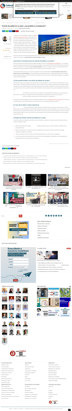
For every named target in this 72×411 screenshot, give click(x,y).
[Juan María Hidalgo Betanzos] (4, 324)
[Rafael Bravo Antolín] (18, 307)
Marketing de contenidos (54, 368)
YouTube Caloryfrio (52, 394)
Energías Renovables (9, 22)
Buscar (20, 216)
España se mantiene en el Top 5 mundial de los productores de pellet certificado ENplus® (20, 157)
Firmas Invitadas (5, 366)
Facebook (50, 386)
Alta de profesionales (6, 394)
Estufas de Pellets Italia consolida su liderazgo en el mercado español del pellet (18, 161)
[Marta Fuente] (4, 316)
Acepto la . (23, 270)
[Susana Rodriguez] (25, 291)
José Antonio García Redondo (18, 328)
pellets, (10, 58)
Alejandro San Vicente (4, 336)
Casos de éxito (4, 398)
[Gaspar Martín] (18, 299)
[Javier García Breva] (18, 291)
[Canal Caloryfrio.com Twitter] (49, 216)
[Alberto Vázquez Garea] (25, 316)
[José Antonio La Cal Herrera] (11, 299)
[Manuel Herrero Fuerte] (4, 341)
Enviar (15, 280)
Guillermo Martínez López (4, 294)
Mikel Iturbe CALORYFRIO (24, 28)
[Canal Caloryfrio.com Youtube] (54, 216)
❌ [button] (57, 3)
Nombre (11, 259)
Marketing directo (52, 370)
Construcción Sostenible (30, 370)
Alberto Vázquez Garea (25, 319)
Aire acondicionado (29, 366)
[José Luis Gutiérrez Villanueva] (11, 324)
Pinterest (50, 392)
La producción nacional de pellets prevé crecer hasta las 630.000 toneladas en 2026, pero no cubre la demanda (25, 155)
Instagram (50, 396)
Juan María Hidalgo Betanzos (5, 328)
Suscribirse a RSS (5, 382)
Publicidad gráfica (52, 372)
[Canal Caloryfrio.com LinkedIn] (51, 216)
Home (3, 22)
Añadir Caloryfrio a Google (28, 31)
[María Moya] (4, 307)
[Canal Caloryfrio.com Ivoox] (61, 216)
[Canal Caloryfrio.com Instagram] (56, 216)
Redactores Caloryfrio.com (7, 370)
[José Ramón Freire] (11, 316)
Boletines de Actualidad (53, 376)
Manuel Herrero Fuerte (4, 344)
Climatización (28, 390)
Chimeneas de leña (41, 228)
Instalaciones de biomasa (43, 233)
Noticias (27, 364)
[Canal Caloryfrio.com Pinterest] (59, 216)
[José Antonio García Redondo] (18, 324)
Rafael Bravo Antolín (18, 311)
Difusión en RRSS (52, 374)
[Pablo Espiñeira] (4, 299)
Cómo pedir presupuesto (7, 388)
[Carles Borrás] (25, 307)
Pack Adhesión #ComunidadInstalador (57, 378)
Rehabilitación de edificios (31, 396)
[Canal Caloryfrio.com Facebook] (46, 216)
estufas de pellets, (6, 58)
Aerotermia (27, 386)
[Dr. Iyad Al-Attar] (11, 307)
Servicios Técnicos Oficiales (8, 392)
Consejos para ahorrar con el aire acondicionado (48, 271)
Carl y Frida (27, 380)
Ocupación (10, 268)
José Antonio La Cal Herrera (11, 303)
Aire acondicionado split (30, 388)
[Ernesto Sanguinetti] (25, 299)
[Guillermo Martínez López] (4, 291)
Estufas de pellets (41, 230)
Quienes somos (5, 364)
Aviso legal (3, 376)
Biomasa (16, 22)
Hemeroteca (28, 378)
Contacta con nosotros (6, 372)
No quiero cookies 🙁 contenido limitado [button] (46, 13)
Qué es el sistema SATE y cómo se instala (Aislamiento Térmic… (53, 265)
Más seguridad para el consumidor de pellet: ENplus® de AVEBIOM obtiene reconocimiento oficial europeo (24, 163)
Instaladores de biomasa (43, 237)
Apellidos (11, 261)
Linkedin (50, 390)
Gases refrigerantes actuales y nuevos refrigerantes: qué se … (51, 263)
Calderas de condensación (31, 394)
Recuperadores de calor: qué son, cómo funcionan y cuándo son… (52, 269)
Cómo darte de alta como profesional (10, 396)
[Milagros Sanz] (18, 332)
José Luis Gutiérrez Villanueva (11, 328)
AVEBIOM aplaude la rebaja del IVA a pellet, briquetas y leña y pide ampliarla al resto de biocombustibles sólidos (25, 159)
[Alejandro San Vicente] (4, 332)
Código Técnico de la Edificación (54, 63)
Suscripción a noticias (53, 364)
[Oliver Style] (11, 332)
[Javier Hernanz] (18, 316)
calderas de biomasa (22, 37)
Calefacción (27, 368)
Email (11, 264)
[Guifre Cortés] (25, 324)
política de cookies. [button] (20, 8)
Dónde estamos (5, 374)
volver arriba (67, 167)
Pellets (38, 235)
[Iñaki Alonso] (25, 332)
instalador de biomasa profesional (55, 99)
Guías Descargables (53, 380)
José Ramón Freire (11, 319)
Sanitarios (27, 374)
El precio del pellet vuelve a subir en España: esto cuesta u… (50, 267)
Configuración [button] (36, 10)
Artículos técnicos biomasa (43, 223)
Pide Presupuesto (5, 386)
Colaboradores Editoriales (7, 368)
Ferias (26, 376)
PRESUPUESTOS (66, 5)
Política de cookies (5, 380)
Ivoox (49, 398)
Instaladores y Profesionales (8, 390)
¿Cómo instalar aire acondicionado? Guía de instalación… (48, 260)
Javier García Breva (18, 294)
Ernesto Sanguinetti (25, 303)
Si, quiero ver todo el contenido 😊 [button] (25, 13)
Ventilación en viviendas (30, 398)
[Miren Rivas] (11, 291)
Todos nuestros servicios (54, 366)
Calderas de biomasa (42, 226)
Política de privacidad (6, 378)
